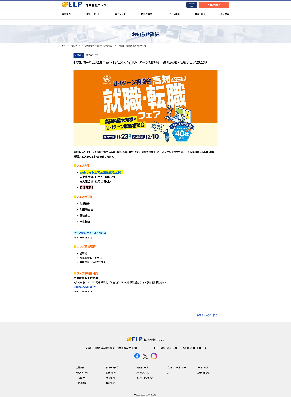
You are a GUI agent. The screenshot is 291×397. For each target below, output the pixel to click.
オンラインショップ (144, 377)
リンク (169, 372)
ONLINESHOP (191, 5)
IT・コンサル (81, 377)
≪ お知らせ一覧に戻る (205, 315)
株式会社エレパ (95, 5)
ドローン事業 (173, 14)
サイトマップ (202, 367)
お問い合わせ (213, 4)
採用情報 (110, 382)
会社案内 (224, 14)
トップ (64, 45)
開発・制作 (200, 14)
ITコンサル (120, 14)
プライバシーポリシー (176, 367)
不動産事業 (146, 14)
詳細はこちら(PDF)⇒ (85, 287)
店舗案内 (66, 14)
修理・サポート (93, 14)
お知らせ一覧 (75, 45)
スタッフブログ (143, 372)
